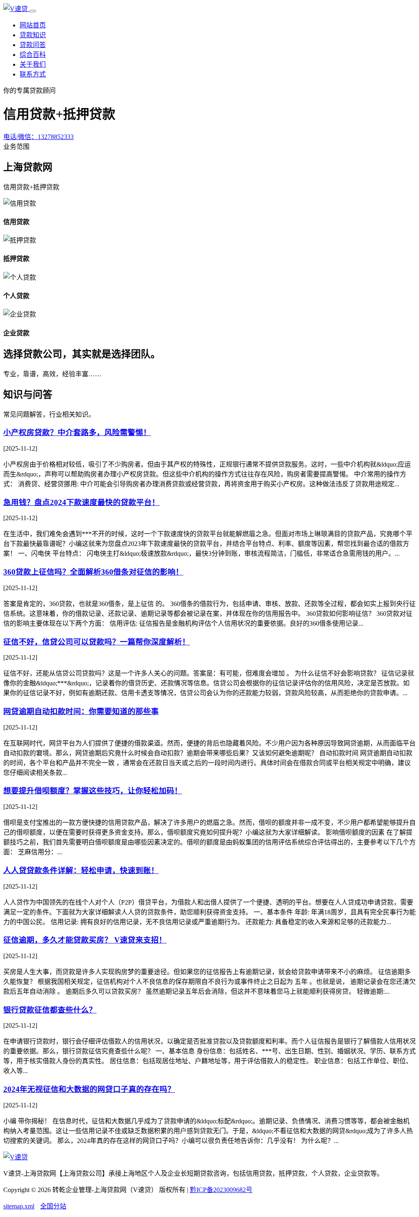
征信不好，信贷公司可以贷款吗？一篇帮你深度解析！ (96, 642)
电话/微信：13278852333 (38, 136)
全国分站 (53, 1206)
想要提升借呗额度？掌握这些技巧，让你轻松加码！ (92, 790)
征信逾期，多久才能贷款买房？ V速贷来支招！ (85, 940)
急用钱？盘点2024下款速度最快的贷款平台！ (81, 502)
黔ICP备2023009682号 (221, 1189)
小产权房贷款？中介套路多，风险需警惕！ (77, 432)
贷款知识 (33, 34)
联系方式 (33, 74)
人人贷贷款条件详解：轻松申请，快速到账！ (81, 870)
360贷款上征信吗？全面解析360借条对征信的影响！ (93, 572)
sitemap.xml (18, 1206)
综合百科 (33, 54)
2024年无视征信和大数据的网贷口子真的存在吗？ (89, 1089)
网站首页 (33, 25)
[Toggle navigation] (32, 11)
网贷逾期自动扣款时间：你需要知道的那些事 (81, 711)
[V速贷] (16, 8)
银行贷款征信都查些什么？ (50, 1010)
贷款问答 (33, 44)
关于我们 (33, 64)
